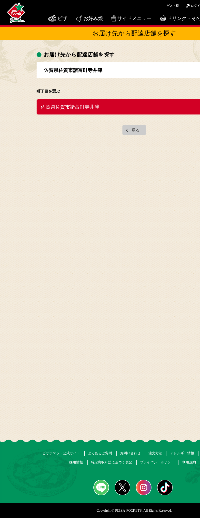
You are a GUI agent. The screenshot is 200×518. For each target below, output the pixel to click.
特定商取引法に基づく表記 (111, 462)
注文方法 (155, 453)
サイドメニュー (134, 18)
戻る (136, 130)
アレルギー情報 (182, 453)
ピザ (62, 18)
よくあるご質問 (100, 453)
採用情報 (76, 462)
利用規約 (189, 462)
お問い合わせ (130, 453)
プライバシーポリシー (157, 462)
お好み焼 (93, 18)
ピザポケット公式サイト (61, 453)
